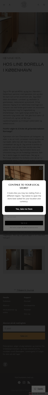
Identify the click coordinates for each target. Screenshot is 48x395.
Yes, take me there (24, 209)
